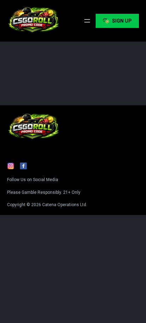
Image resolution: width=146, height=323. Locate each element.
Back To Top (109, 63)
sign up (122, 21)
